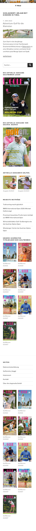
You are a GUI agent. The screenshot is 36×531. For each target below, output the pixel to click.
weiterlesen (7, 56)
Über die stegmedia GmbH (12, 383)
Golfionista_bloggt (9, 371)
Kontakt (6, 379)
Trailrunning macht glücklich (13, 204)
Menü (19, 5)
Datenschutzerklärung (11, 367)
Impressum (7, 375)
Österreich (26, 46)
